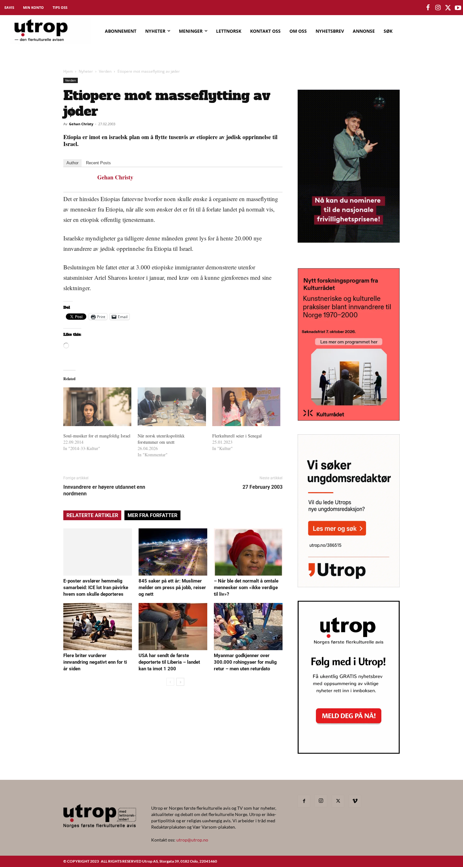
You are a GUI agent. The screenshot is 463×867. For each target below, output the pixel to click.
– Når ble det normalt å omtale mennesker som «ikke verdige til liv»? (246, 587)
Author (72, 162)
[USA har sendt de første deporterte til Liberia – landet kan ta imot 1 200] (173, 626)
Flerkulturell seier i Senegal (237, 436)
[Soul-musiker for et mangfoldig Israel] (97, 406)
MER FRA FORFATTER (152, 515)
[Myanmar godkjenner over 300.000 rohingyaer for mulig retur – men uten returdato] (248, 626)
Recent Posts (98, 162)
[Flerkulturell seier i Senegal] (246, 406)
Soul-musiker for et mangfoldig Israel (96, 436)
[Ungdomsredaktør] (349, 585)
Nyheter (86, 71)
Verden (105, 71)
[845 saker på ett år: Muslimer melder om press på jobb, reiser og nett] (173, 552)
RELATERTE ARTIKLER (92, 515)
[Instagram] (321, 801)
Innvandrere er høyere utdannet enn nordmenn (104, 490)
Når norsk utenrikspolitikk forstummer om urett (161, 439)
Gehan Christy (81, 123)
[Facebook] (304, 801)
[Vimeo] (355, 801)
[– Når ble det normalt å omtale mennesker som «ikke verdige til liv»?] (248, 552)
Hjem (68, 71)
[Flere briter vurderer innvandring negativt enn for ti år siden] (97, 626)
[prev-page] (170, 682)
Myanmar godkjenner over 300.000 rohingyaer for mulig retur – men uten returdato (245, 662)
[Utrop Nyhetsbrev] (349, 751)
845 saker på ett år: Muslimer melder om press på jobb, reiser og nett (172, 587)
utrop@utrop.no (192, 839)
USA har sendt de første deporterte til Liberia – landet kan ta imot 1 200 (169, 662)
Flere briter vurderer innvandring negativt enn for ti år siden (95, 662)
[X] (338, 801)
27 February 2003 (263, 487)
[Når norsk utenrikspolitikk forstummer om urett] (172, 406)
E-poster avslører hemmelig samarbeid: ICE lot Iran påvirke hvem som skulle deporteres (95, 587)
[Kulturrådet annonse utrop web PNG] (349, 418)
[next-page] (180, 682)
